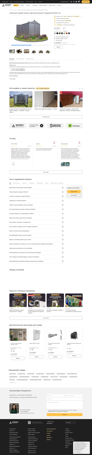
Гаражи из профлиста (13, 450)
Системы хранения (51, 428)
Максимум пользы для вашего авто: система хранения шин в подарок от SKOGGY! (36, 312)
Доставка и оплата (69, 432)
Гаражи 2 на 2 (12, 444)
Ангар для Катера (21, 373)
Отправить (65, 414)
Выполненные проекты (69, 440)
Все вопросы (74, 195)
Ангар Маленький (35, 376)
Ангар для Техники (40, 373)
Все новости (46, 318)
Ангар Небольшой (63, 376)
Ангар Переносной (73, 376)
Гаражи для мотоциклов (14, 442)
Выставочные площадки (19, 1)
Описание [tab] (11, 58)
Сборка (47, 183)
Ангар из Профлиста (61, 373)
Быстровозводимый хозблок (35, 379)
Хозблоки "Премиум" (43, 5)
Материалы (32, 183)
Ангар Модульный (44, 376)
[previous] (79, 88)
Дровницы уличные (32, 450)
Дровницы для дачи (32, 452)
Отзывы (66, 436)
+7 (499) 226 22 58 (64, 1)
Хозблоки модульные (32, 448)
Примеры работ (5, 1)
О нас (36, 1)
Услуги (66, 434)
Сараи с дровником (13, 434)
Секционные (34, 5)
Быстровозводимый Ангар (22, 379)
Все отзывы (46, 172)
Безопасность (16, 183)
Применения (40, 183)
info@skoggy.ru (49, 423)
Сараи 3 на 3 (11, 430)
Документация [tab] (29, 58)
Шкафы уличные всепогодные (34, 432)
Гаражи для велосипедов (14, 451)
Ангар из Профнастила (72, 373)
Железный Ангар (47, 379)
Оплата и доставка (29, 1)
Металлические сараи (13, 432)
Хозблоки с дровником (32, 440)
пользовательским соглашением (62, 411)
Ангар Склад (12, 379)
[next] (50, 51)
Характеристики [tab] (20, 58)
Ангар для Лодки (30, 373)
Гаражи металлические (13, 440)
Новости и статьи (68, 438)
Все (10, 183)
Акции (11, 1)
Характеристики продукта (57, 183)
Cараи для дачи (12, 428)
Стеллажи (59, 5)
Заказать (58, 47)
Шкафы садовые (31, 434)
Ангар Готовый (12, 373)
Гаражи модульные (13, 438)
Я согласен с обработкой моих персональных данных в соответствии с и (62, 411)
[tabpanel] (46, 72)
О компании (67, 430)
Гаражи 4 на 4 (12, 448)
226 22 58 (50, 421)
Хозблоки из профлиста (32, 446)
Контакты (40, 1)
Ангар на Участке (54, 376)
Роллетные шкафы (31, 430)
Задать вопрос (74, 191)
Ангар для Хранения (50, 373)
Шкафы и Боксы (52, 5)
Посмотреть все (46, 116)
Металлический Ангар (57, 379)
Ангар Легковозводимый (24, 376)
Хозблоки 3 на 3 (31, 442)
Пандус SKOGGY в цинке (34, 343)
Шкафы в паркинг (31, 428)
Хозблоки (28, 5)
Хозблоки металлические (33, 438)
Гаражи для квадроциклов (14, 446)
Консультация (85, 1)
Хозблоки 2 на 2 (31, 444)
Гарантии (24, 183)
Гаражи (22, 5)
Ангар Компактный (13, 376)
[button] (13, 164)
